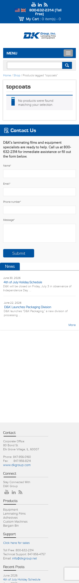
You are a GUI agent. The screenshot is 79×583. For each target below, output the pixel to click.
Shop (16, 75)
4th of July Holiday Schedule (23, 282)
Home (7, 75)
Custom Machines (15, 521)
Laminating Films (14, 513)
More (72, 325)
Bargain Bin (11, 525)
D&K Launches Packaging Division (27, 307)
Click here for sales (16, 543)
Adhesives (10, 517)
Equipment (10, 509)
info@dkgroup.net (24, 558)
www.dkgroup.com (17, 465)
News (10, 266)
